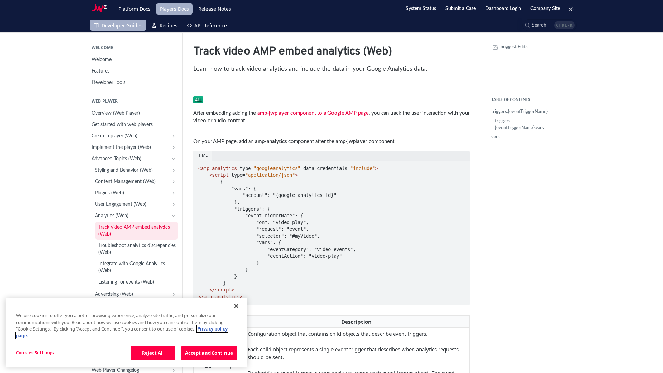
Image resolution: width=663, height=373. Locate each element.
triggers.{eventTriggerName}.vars (519, 124)
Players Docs (174, 9)
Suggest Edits (514, 47)
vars (495, 137)
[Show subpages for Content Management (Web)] (173, 181)
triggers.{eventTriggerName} (519, 111)
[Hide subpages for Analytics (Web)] (173, 216)
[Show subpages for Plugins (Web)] (173, 193)
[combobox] (549, 25)
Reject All (153, 353)
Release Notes (214, 9)
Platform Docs (134, 9)
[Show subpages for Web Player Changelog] (173, 370)
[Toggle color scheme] (571, 9)
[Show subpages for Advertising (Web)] (173, 294)
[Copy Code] (461, 166)
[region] (126, 332)
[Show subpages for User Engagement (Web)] (173, 204)
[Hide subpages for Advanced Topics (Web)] (173, 159)
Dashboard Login (503, 8)
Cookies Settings (35, 353)
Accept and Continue (209, 353)
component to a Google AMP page (313, 113)
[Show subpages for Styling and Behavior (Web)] (173, 170)
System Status (421, 8)
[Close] (236, 306)
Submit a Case (460, 8)
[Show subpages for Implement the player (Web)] (173, 147)
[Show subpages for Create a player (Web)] (173, 136)
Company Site (545, 8)
